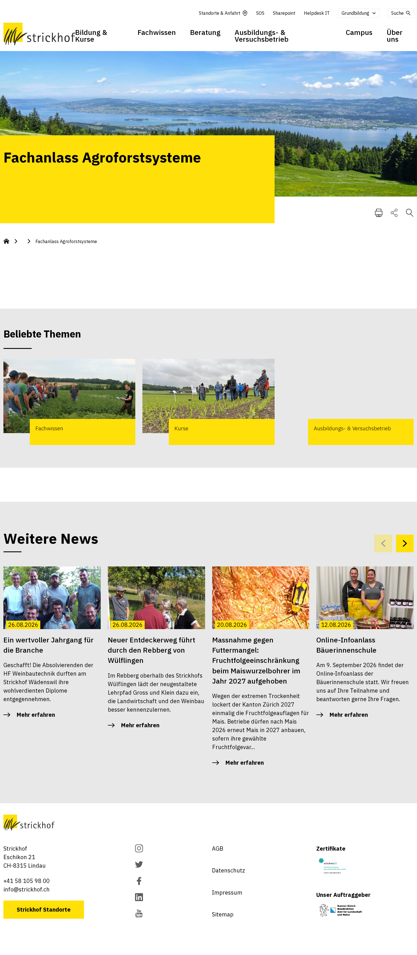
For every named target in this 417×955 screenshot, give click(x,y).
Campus (359, 32)
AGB (217, 848)
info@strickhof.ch (26, 889)
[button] (405, 543)
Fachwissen (157, 32)
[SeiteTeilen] (394, 212)
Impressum (227, 892)
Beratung (205, 32)
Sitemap (222, 914)
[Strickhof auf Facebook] (139, 881)
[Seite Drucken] (379, 212)
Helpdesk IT (317, 13)
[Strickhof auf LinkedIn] (139, 898)
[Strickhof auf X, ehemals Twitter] (139, 865)
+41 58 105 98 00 (26, 881)
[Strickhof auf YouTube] (139, 914)
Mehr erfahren (35, 714)
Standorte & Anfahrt (219, 13)
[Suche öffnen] (410, 212)
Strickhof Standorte (44, 909)
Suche (397, 13)
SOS (260, 13)
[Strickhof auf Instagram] (139, 849)
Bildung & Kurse (91, 36)
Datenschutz (228, 870)
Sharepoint (284, 13)
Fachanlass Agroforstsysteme (66, 241)
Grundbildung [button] (355, 13)
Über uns (395, 36)
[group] (69, 402)
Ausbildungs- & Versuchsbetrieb (261, 36)
